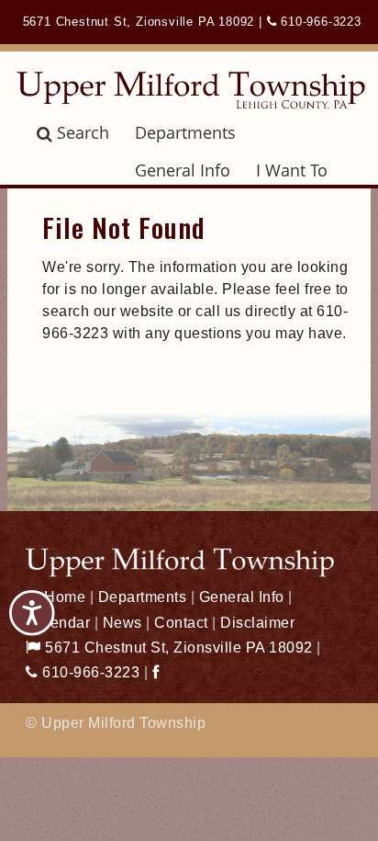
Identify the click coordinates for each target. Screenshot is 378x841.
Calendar (58, 623)
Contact (181, 623)
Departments (185, 132)
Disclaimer (257, 623)
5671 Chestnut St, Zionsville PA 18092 (139, 21)
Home (62, 597)
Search (83, 132)
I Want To (292, 170)
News (122, 623)
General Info (182, 170)
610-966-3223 (318, 21)
